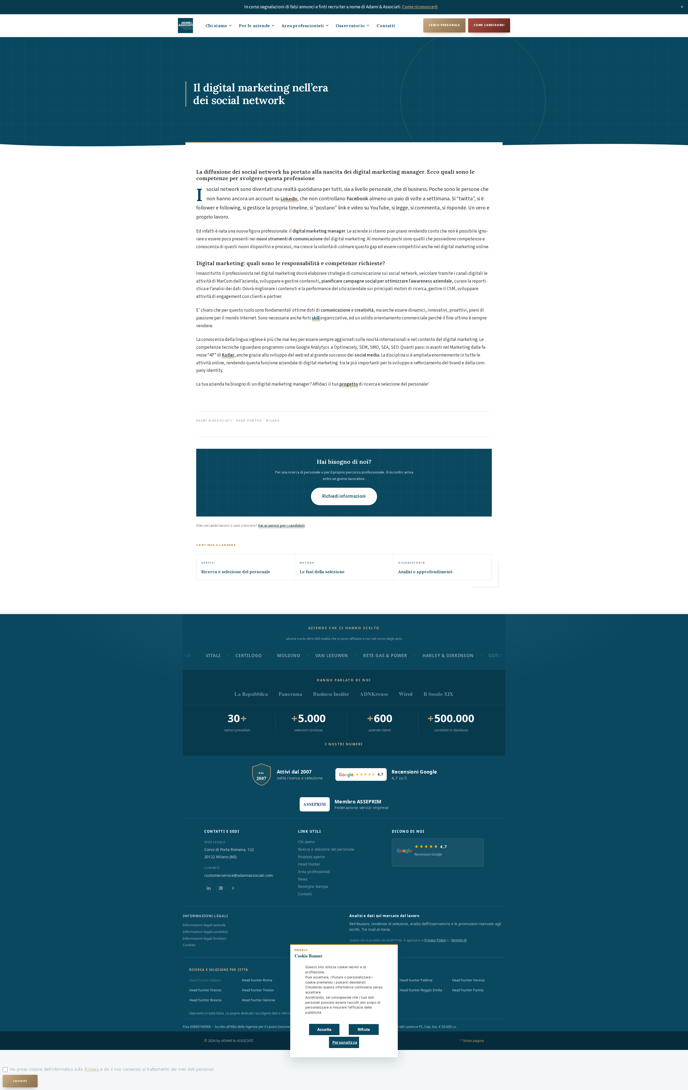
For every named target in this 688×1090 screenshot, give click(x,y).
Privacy (92, 1069)
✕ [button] (385, 952)
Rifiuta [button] (364, 1029)
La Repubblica (251, 693)
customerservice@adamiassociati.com (238, 875)
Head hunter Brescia (205, 1000)
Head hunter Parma (467, 990)
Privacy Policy (435, 940)
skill (316, 318)
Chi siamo (216, 25)
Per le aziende (254, 25)
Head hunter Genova (258, 1000)
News (302, 879)
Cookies (189, 944)
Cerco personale (444, 25)
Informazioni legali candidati (205, 931)
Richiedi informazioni (344, 496)
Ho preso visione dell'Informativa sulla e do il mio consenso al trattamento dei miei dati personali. (112, 1069)
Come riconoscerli (420, 7)
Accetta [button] (324, 1029)
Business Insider (331, 693)
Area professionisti (303, 25)
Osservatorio (350, 25)
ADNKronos (374, 693)
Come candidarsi (489, 25)
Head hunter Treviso (258, 990)
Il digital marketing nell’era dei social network (260, 94)
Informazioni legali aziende (204, 924)
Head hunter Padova (416, 980)
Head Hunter (309, 864)
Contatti (386, 25)
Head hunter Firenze (205, 990)
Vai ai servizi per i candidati (281, 525)
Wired (406, 693)
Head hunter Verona (468, 980)
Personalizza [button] (344, 1042)
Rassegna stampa (313, 886)
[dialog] (344, 1000)
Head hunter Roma (257, 980)
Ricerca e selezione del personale (326, 849)
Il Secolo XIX (438, 693)
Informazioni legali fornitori (204, 938)
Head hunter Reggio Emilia (421, 990)
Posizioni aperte (311, 856)
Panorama (291, 693)
